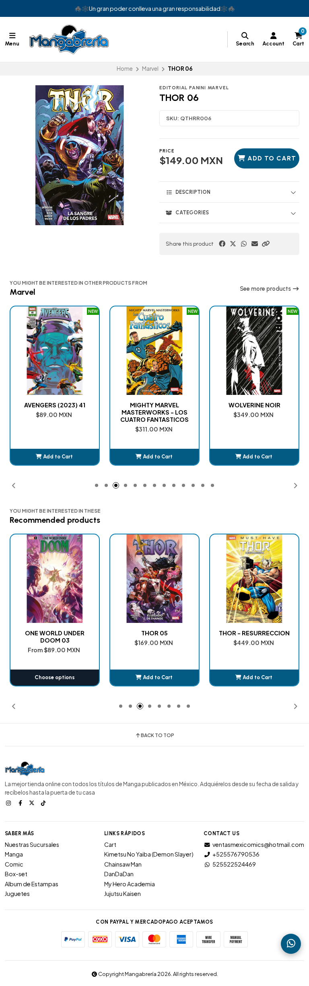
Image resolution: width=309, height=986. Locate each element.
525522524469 (234, 864)
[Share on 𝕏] (233, 243)
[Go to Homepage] (69, 39)
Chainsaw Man (123, 864)
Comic (14, 864)
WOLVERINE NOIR (155, 405)
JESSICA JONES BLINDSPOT (254, 408)
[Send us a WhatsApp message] (291, 944)
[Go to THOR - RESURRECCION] (154, 578)
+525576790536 (236, 854)
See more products (266, 289)
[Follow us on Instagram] (9, 802)
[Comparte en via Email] (255, 243)
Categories (192, 213)
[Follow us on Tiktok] (44, 802)
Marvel (150, 68)
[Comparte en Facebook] (222, 243)
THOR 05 (54, 633)
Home (125, 68)
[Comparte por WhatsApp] (244, 243)
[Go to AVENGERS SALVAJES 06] (254, 578)
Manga (14, 854)
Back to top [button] (157, 735)
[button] (266, 243)
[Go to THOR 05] (54, 578)
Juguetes (17, 893)
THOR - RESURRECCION (154, 633)
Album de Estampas (31, 884)
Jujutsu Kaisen (122, 893)
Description (192, 192)
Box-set (16, 874)
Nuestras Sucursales (32, 844)
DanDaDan (119, 874)
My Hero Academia (129, 884)
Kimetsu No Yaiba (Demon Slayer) (149, 854)
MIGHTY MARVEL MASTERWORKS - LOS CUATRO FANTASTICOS (55, 412)
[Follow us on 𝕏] (32, 802)
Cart (110, 844)
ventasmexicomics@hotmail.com (258, 844)
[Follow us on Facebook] (20, 802)
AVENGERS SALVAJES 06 (254, 633)
